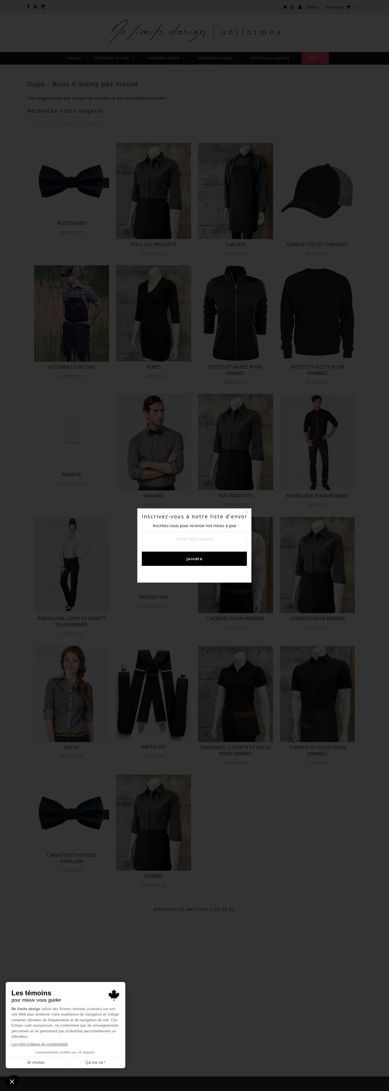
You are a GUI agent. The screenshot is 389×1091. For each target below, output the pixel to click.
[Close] (247, 513)
